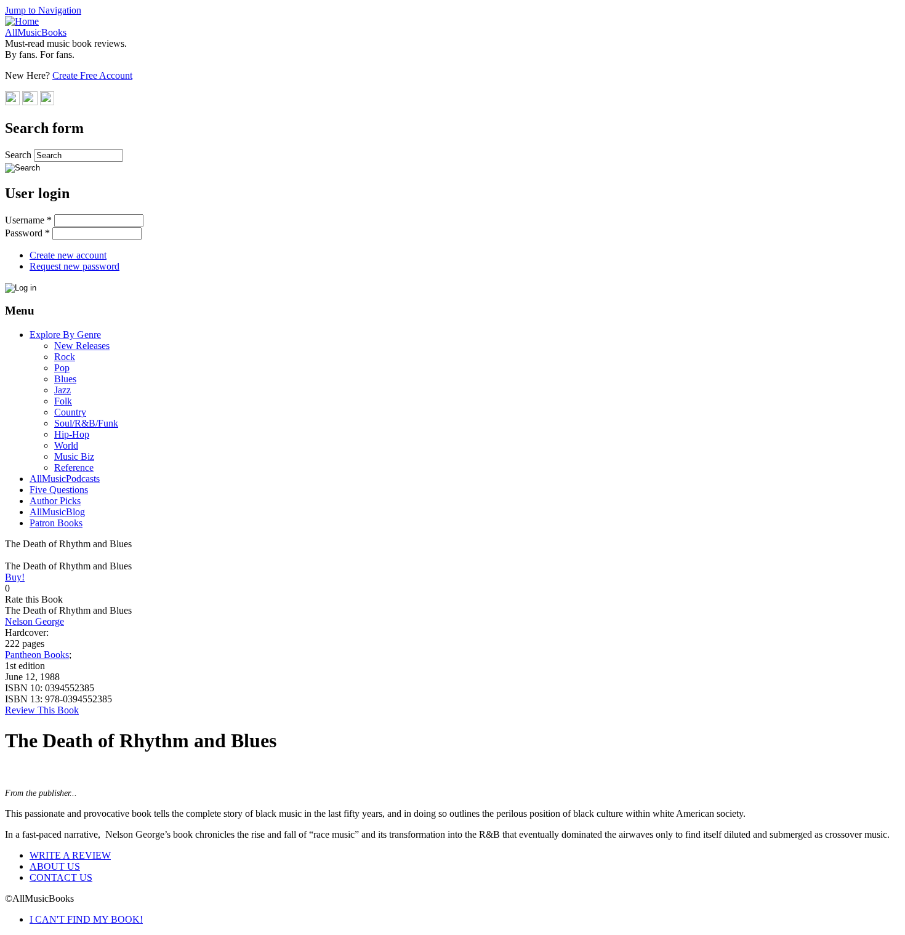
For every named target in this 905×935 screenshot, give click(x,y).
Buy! (15, 577)
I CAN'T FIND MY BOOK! (86, 919)
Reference (74, 467)
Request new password (74, 266)
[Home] (22, 21)
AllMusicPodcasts (65, 478)
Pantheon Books (37, 654)
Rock (64, 356)
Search (19, 155)
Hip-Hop (71, 434)
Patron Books (56, 523)
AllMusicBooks (35, 32)
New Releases (82, 345)
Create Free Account (92, 75)
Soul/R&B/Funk (86, 423)
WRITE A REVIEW (70, 855)
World (66, 445)
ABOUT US (55, 866)
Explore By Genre (65, 334)
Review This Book (42, 710)
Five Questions (59, 489)
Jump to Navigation (43, 10)
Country (70, 412)
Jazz (62, 390)
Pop (62, 368)
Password (27, 233)
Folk (63, 401)
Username (28, 220)
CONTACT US (61, 877)
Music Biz (74, 456)
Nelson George (34, 621)
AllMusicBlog (57, 512)
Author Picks (55, 501)
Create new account (68, 255)
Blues (65, 379)
